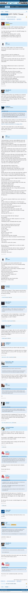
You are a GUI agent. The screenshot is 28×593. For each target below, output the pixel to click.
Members (17, 6)
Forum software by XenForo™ (5, 591)
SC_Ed (7, 451)
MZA (6, 384)
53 (7, 19)
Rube (12, 357)
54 (9, 19)
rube (6, 43)
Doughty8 (8, 285)
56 (12, 19)
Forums (12, 6)
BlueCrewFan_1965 (5, 357)
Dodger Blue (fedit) (4, 589)
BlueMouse (8, 106)
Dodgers (7, 6)
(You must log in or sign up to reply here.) (20, 579)
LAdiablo (7, 402)
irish (8, 297)
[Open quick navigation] (26, 11)
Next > (20, 19)
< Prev (2, 19)
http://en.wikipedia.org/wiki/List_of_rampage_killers (11, 124)
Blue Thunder (8, 302)
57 (14, 19)
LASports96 (8, 510)
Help (26, 589)
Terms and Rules (25, 591)
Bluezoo (7, 22)
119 (17, 19)
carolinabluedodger (10, 427)
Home (3, 6)
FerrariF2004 (4, 297)
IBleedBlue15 (8, 90)
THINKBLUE (8, 343)
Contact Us (23, 589)
